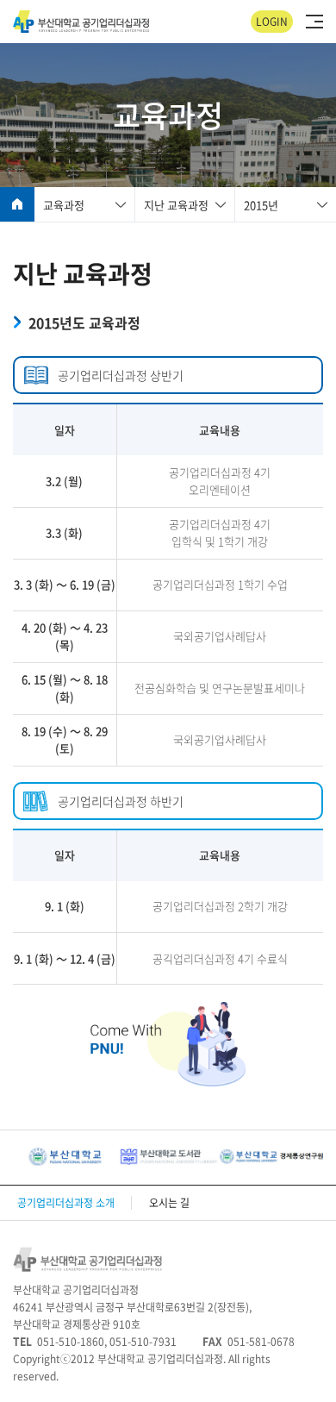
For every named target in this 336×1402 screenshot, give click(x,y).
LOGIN (272, 21)
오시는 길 (169, 1203)
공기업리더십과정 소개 (66, 1203)
